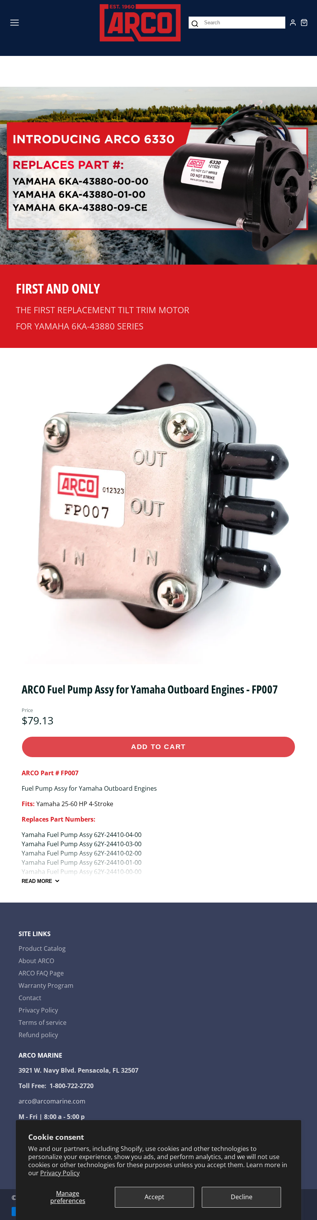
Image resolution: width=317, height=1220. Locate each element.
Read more (37, 881)
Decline (241, 1197)
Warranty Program (46, 985)
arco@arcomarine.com (52, 1101)
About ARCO (36, 961)
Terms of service (42, 1022)
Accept (154, 1197)
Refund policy (38, 1035)
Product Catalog (42, 948)
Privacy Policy (60, 1173)
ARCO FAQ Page (41, 973)
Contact (30, 998)
